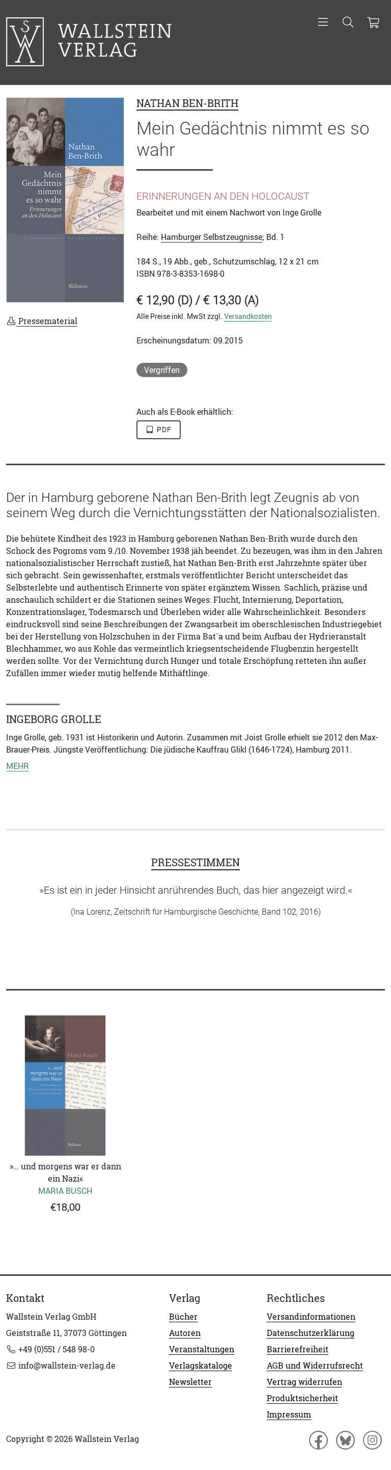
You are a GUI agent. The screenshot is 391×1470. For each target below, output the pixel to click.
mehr (17, 765)
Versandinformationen (311, 1316)
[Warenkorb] (373, 23)
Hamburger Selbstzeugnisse (211, 237)
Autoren (185, 1333)
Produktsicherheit (302, 1398)
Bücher (183, 1316)
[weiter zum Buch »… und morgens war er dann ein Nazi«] (65, 1085)
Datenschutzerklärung (310, 1333)
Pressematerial (46, 321)
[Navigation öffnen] (323, 23)
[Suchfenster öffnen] (348, 23)
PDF (163, 429)
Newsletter (190, 1381)
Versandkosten (248, 316)
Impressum (289, 1414)
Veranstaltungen (201, 1349)
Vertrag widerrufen (304, 1381)
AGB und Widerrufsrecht (315, 1365)
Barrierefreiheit (297, 1349)
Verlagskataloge (200, 1365)
